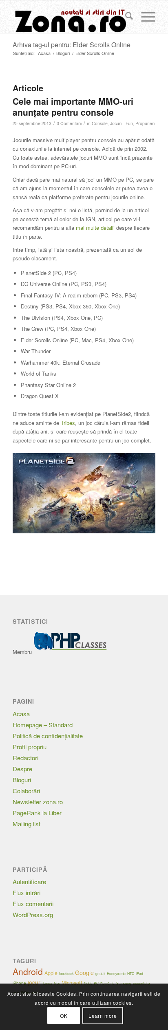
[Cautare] (125, 16)
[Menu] (144, 16)
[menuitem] (125, 16)
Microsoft (72, 982)
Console (100, 123)
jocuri (35, 982)
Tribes (68, 423)
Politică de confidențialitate (48, 735)
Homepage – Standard (43, 724)
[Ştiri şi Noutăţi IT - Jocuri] (70, 16)
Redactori (25, 757)
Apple (50, 973)
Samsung (123, 983)
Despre (22, 768)
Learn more (102, 1015)
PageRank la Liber (37, 812)
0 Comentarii (69, 123)
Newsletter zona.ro (38, 801)
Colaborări (26, 790)
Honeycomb (116, 973)
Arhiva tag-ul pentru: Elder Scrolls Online (71, 44)
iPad (139, 973)
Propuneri (145, 123)
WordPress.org (33, 914)
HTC (130, 973)
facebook (66, 973)
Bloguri (22, 779)
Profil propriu (29, 746)
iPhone (19, 983)
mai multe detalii (95, 227)
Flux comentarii (33, 903)
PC (96, 983)
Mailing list (26, 823)
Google (84, 972)
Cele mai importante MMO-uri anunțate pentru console (73, 106)
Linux (47, 983)
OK (63, 1015)
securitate (141, 983)
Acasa (21, 713)
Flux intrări (26, 892)
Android (28, 971)
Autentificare (29, 881)
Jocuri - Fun (121, 123)
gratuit (100, 973)
